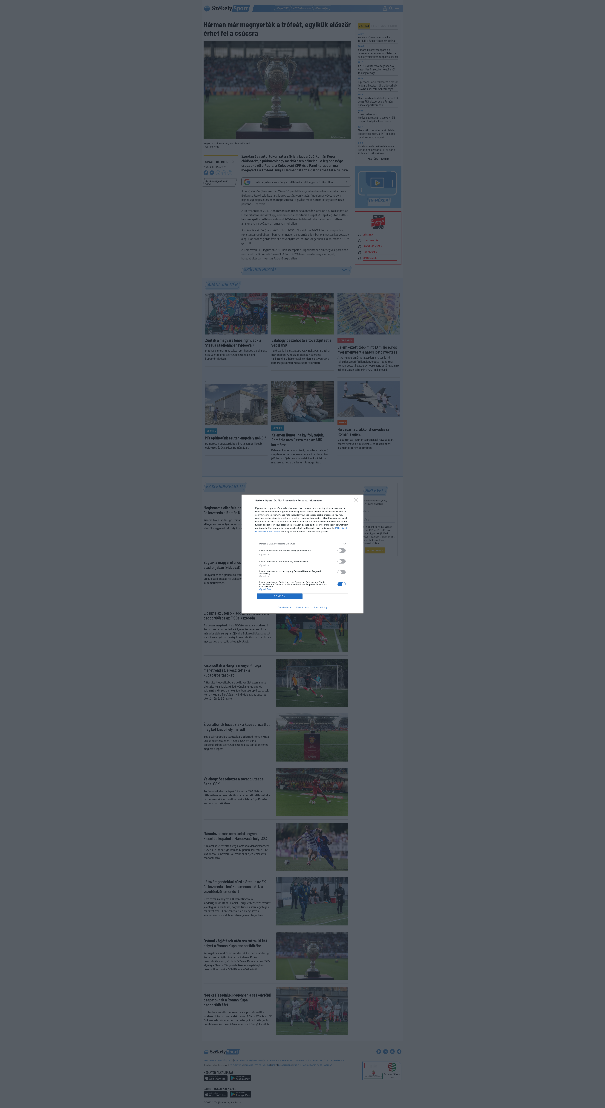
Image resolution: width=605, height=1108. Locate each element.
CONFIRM (280, 596)
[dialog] (302, 554)
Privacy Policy (320, 607)
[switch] (341, 550)
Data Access (302, 607)
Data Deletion (284, 607)
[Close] (357, 501)
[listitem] (302, 543)
